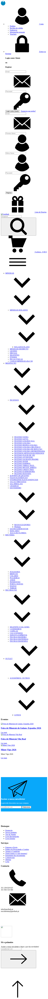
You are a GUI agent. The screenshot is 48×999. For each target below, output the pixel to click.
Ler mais (4, 732)
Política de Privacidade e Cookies (17, 849)
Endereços (13, 30)
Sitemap (8, 860)
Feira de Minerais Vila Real (13, 739)
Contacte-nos (10, 858)
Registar (9, 193)
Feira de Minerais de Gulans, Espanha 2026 (21, 728)
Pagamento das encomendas (15, 855)
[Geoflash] (5, 214)
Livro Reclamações (12, 836)
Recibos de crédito (16, 28)
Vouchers (13, 34)
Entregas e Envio (11, 847)
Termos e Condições (12, 851)
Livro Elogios (10, 839)
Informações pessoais (17, 32)
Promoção (9, 830)
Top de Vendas (10, 834)
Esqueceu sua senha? (28, 111)
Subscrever (26, 807)
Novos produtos (11, 832)
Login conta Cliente (12, 111)
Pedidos (12, 26)
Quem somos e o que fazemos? (16, 853)
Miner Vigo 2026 (8, 749)
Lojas (7, 862)
